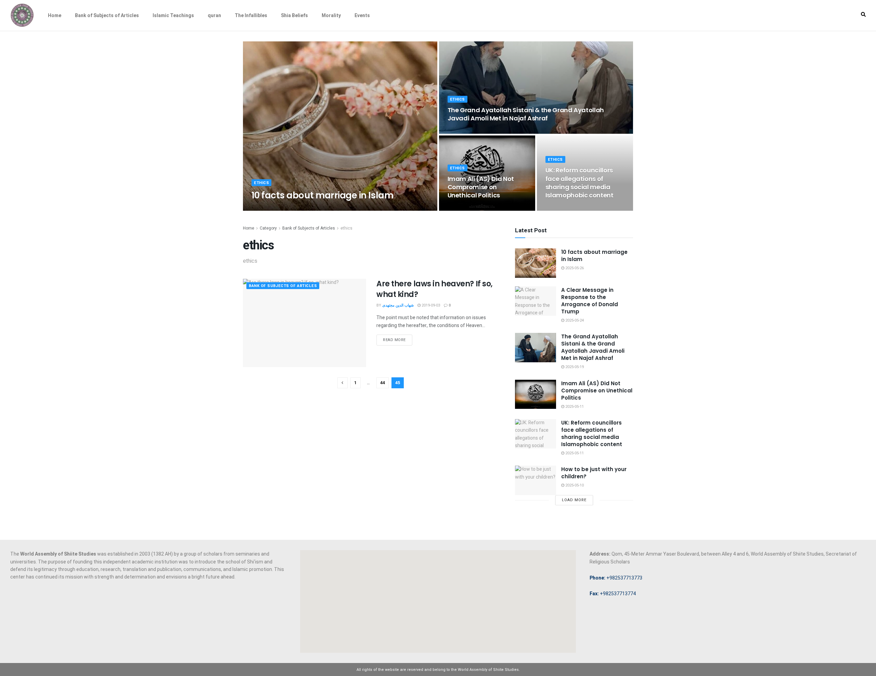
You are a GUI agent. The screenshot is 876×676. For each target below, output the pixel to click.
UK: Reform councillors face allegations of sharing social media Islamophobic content (579, 182)
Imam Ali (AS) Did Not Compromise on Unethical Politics (481, 187)
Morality (331, 15)
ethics (261, 183)
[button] (863, 14)
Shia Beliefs (294, 15)
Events (362, 15)
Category (268, 228)
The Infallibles (251, 15)
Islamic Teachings (173, 15)
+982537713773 (616, 578)
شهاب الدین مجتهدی (398, 305)
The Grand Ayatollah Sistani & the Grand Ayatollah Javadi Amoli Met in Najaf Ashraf (526, 114)
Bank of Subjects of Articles (107, 15)
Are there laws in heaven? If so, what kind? (434, 289)
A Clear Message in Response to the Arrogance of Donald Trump (589, 300)
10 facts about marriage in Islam (322, 195)
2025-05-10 (574, 485)
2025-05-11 (460, 208)
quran (214, 15)
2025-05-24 (574, 320)
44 (382, 382)
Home (54, 15)
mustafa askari (273, 208)
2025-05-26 (306, 208)
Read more (394, 340)
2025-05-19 (460, 131)
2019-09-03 (430, 305)
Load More (574, 500)
